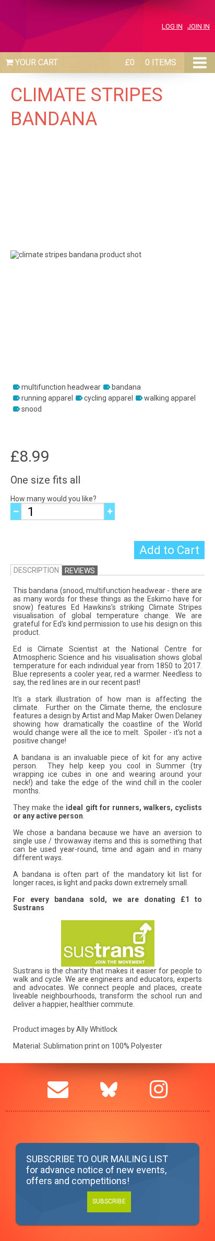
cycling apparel (108, 398)
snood (31, 409)
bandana (126, 387)
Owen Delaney (178, 716)
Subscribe (109, 1201)
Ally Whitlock (96, 1029)
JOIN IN (198, 26)
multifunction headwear (61, 387)
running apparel (47, 398)
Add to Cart (169, 550)
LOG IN (172, 26)
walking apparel (170, 398)
